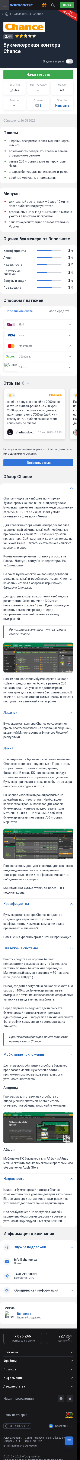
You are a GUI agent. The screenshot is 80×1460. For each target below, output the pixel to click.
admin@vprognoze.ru (24, 1445)
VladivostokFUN (25, 432)
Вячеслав (24, 1313)
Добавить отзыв (38, 462)
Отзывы (13, 383)
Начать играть (38, 74)
